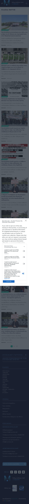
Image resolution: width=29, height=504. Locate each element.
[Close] (26, 221)
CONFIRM (8, 281)
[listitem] (14, 246)
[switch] (23, 251)
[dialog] (14, 252)
